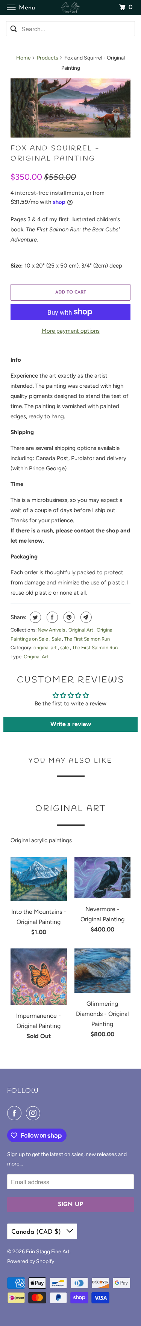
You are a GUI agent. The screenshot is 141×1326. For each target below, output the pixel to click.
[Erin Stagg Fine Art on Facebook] (15, 1113)
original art (45, 647)
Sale (57, 639)
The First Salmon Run (87, 639)
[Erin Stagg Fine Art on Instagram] (34, 1113)
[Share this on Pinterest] (68, 617)
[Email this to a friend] (85, 617)
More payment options (71, 330)
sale (65, 647)
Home (23, 58)
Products (47, 58)
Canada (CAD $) (37, 1232)
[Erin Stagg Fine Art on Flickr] (46, 1113)
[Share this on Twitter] (34, 617)
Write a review (70, 724)
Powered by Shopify (30, 1261)
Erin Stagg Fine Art (48, 1251)
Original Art (81, 630)
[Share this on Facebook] (51, 617)
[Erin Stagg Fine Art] (70, 7)
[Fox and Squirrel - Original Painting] (70, 108)
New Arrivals (52, 630)
